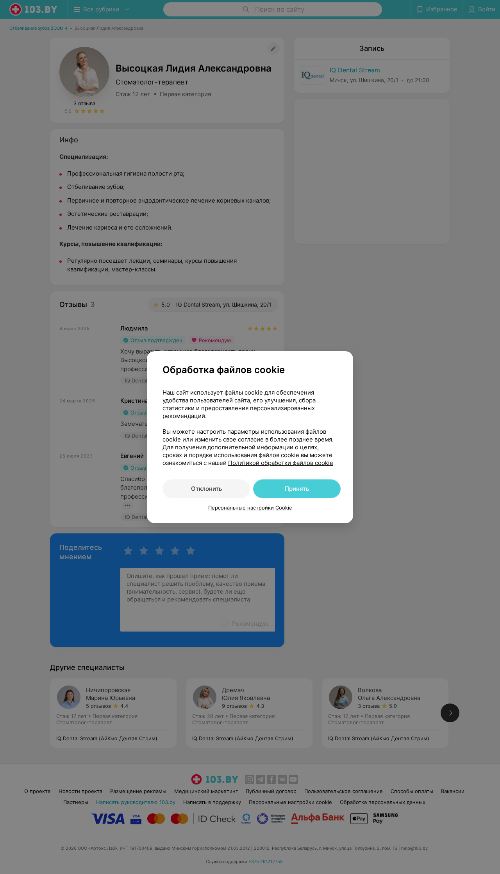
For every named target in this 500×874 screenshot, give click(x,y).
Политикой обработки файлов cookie (280, 463)
